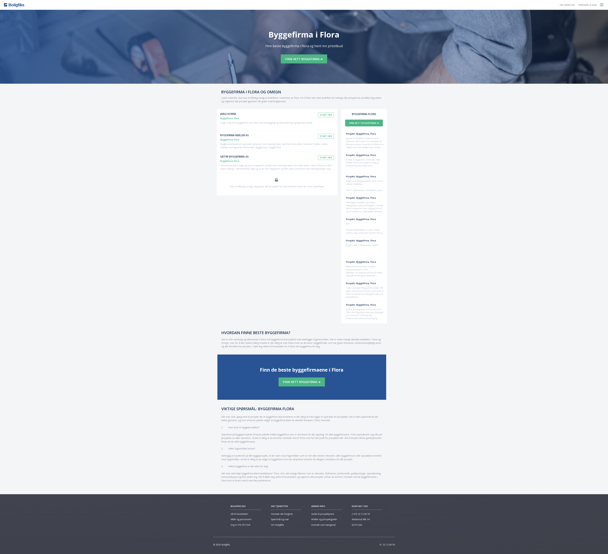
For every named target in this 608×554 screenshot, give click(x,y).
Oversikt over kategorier (323, 524)
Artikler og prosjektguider (324, 519)
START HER (326, 114)
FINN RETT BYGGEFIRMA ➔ (304, 59)
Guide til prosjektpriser (322, 513)
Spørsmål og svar (280, 519)
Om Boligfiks (277, 524)
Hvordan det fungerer (282, 513)
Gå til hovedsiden (239, 513)
